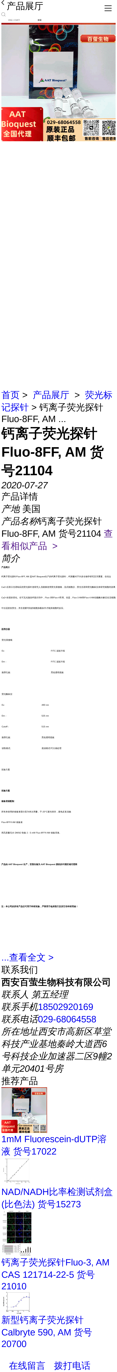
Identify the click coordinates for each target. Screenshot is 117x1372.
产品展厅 (51, 395)
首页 (10, 395)
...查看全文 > (27, 957)
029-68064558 (67, 1019)
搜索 (40, 20)
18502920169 (65, 1007)
